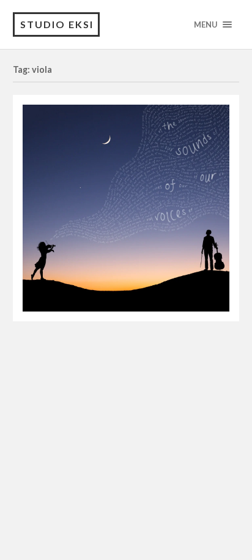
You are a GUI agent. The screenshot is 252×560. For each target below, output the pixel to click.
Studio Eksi (57, 24)
